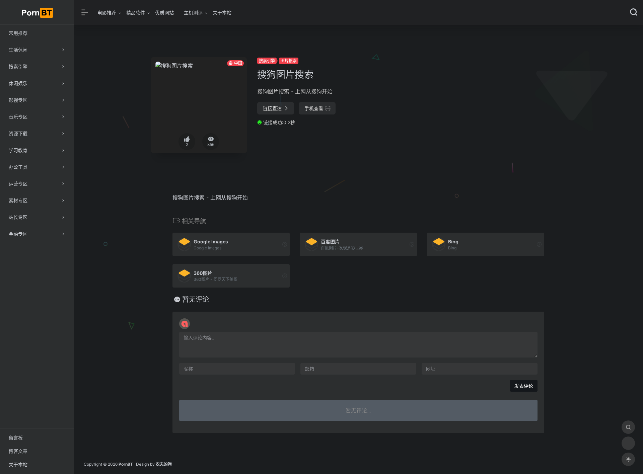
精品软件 (135, 12)
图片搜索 (289, 60)
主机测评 (193, 12)
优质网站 (164, 12)
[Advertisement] (500, 104)
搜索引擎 (267, 60)
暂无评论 (195, 300)
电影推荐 (106, 12)
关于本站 (222, 12)
